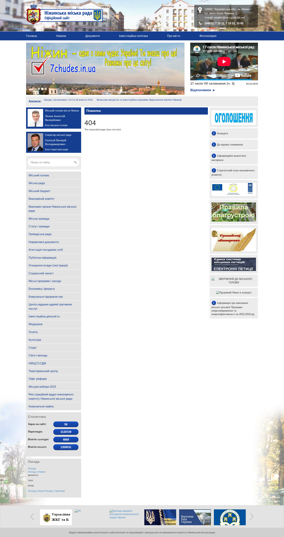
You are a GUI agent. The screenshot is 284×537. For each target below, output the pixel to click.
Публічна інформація (42, 257)
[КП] (89, 517)
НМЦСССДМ (37, 363)
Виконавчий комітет (41, 198)
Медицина (35, 324)
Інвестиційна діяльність (44, 316)
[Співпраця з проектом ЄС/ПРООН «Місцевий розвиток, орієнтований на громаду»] (234, 189)
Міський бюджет (39, 191)
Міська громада (39, 218)
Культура (35, 339)
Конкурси (222, 133)
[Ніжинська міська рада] (64, 14)
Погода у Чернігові (54, 491)
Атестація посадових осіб (46, 249)
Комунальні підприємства (46, 296)
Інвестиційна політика (133, 35)
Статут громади (39, 226)
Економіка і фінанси (42, 288)
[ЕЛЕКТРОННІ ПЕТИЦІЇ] (234, 264)
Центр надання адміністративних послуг (50, 306)
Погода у (36, 472)
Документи (92, 35)
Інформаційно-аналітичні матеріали (229, 157)
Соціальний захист (41, 273)
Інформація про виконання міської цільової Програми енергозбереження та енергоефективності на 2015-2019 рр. (233, 309)
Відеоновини (200, 90)
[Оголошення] (234, 117)
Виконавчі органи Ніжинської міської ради (52, 208)
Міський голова (39, 175)
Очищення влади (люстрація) (48, 265)
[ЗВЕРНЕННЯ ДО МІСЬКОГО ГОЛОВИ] (234, 280)
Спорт (33, 347)
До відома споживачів (229, 144)
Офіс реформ (38, 378)
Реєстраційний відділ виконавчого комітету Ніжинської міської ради (51, 396)
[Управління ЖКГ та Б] (55, 517)
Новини (61, 35)
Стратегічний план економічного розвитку (233, 172)
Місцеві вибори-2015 (42, 386)
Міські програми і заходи (45, 281)
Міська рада (37, 183)
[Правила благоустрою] (234, 212)
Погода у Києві (36, 491)
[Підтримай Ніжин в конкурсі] (234, 292)
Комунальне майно (41, 406)
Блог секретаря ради (56, 149)
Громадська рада (40, 234)
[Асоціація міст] (229, 517)
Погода (32, 468)
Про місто (173, 35)
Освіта (33, 332)
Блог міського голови (56, 125)
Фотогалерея (207, 35)
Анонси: (35, 101)
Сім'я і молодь (38, 355)
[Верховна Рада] (194, 517)
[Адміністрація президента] (159, 517)
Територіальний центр (43, 371)
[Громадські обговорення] (234, 239)
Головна (31, 35)
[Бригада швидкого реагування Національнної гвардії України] (124, 517)
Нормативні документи (44, 242)
